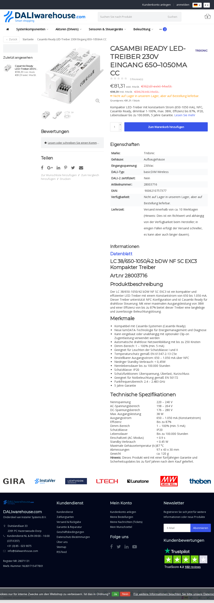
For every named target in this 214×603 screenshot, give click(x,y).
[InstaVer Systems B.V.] (45, 481)
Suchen (172, 17)
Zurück (12, 39)
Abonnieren (200, 528)
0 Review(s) (136, 79)
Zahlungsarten (65, 517)
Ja (115, 594)
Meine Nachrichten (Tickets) (126, 522)
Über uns (62, 542)
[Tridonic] (200, 50)
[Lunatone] (138, 481)
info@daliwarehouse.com (23, 551)
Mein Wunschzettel (121, 527)
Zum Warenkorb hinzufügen (166, 127)
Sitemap (61, 547)
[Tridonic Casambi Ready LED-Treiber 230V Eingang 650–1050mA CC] (7, 68)
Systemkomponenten (30, 29)
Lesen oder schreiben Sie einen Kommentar (76, 143)
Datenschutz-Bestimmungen (73, 537)
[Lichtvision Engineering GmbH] (76, 481)
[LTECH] (107, 481)
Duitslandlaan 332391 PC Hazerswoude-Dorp (25, 528)
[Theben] (200, 481)
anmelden (182, 4)
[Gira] (14, 481)
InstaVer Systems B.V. (34, 517)
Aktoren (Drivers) (67, 29)
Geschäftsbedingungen (70, 532)
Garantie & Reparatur (69, 527)
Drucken (65, 179)
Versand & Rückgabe (69, 522)
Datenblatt (121, 253)
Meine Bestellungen (121, 517)
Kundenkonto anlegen (156, 4)
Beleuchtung (141, 29)
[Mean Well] (169, 481)
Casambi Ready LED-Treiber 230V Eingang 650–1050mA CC (25, 67)
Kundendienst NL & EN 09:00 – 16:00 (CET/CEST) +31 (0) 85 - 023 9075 (28, 541)
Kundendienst (65, 512)
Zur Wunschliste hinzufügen (59, 175)
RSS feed (62, 552)
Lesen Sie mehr (184, 115)
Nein (125, 594)
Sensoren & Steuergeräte (106, 29)
